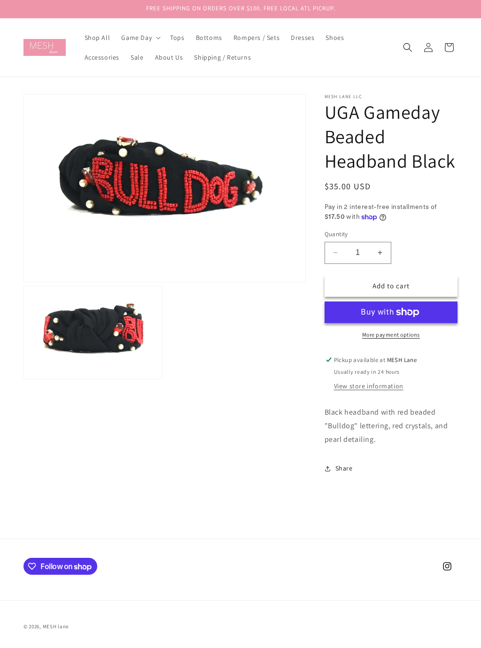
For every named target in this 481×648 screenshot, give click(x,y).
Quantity (336, 234)
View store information (368, 386)
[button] (140, 37)
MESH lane (56, 626)
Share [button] (344, 468)
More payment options (391, 334)
